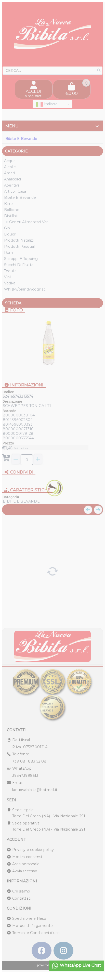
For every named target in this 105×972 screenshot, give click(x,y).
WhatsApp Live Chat (80, 965)
